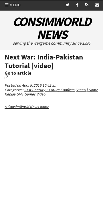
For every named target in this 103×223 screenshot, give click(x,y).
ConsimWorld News (52, 28)
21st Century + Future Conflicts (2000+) (56, 89)
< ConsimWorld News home (27, 106)
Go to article (18, 73)
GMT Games (25, 94)
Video (40, 94)
